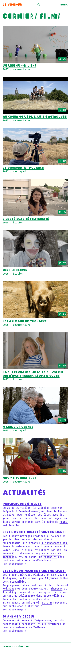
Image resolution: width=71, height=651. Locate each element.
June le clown (22, 550)
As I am (47, 602)
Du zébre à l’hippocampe (34, 620)
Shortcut (56, 588)
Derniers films (32, 16)
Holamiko (8, 588)
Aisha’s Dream (54, 585)
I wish (7, 592)
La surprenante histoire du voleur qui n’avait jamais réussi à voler (35, 546)
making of (50, 557)
